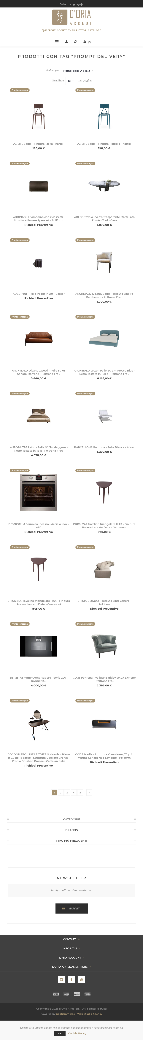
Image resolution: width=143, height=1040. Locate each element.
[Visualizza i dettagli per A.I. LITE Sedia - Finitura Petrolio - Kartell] (104, 112)
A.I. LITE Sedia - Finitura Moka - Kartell (38, 144)
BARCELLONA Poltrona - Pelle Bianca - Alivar (104, 447)
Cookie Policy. (77, 1033)
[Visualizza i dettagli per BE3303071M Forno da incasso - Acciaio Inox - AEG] (38, 492)
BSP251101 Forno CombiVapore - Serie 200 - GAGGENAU (39, 679)
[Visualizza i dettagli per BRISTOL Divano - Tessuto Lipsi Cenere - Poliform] (104, 569)
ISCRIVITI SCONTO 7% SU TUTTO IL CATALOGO (73, 30)
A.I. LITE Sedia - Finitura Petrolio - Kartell (104, 144)
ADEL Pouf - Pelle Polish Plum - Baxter (39, 293)
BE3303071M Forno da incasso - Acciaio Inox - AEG (38, 525)
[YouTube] (81, 979)
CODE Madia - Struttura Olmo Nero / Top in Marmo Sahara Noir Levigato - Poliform (104, 756)
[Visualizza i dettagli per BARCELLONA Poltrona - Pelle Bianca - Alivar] (104, 415)
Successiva (89, 793)
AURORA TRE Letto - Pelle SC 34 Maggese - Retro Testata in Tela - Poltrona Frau (39, 449)
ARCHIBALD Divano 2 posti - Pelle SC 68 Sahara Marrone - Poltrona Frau (39, 372)
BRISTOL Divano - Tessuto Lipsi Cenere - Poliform (104, 602)
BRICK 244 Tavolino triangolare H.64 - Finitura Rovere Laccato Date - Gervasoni (38, 602)
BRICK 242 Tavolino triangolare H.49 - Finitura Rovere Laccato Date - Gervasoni (104, 525)
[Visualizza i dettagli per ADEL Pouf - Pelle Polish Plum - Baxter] (38, 262)
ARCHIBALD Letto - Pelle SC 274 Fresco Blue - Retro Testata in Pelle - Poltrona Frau (104, 372)
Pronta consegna (20, 90)
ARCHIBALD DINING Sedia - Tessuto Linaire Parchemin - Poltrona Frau (104, 295)
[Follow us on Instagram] (61, 979)
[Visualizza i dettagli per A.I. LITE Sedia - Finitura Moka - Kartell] (38, 112)
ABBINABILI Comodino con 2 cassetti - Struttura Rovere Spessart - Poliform (38, 218)
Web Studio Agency (89, 1013)
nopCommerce (65, 1013)
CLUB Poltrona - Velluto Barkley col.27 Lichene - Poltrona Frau (104, 679)
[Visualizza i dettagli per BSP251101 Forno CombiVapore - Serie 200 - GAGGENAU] (38, 646)
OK (60, 1033)
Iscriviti (74, 908)
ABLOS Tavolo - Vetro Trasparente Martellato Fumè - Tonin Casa (104, 218)
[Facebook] (71, 979)
